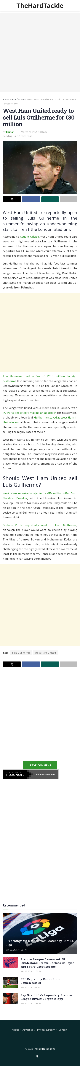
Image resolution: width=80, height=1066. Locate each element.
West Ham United (45, 652)
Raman (10, 132)
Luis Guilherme (21, 652)
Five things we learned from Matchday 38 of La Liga (40, 943)
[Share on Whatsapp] (50, 199)
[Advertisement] (40, 52)
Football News (43, 774)
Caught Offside (29, 236)
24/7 (52, 774)
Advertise (28, 1029)
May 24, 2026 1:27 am (30, 987)
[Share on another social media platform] (68, 199)
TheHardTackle (39, 5)
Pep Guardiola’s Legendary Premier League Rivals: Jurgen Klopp (46, 997)
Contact (63, 1029)
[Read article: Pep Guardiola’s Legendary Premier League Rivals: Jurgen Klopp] (10, 998)
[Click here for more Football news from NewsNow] (18, 774)
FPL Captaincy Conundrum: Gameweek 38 (40, 981)
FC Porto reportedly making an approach (29, 412)
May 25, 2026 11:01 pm (30, 971)
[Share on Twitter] (12, 199)
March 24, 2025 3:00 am (34, 132)
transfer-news (19, 99)
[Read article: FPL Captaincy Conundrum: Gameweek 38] (10, 982)
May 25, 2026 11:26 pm (16, 949)
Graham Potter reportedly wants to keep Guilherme (39, 525)
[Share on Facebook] (31, 199)
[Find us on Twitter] (37, 1056)
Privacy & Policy (46, 1029)
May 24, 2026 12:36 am (30, 1003)
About (15, 1029)
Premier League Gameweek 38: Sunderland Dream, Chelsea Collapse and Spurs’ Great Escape (47, 962)
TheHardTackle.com (44, 1048)
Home (6, 99)
